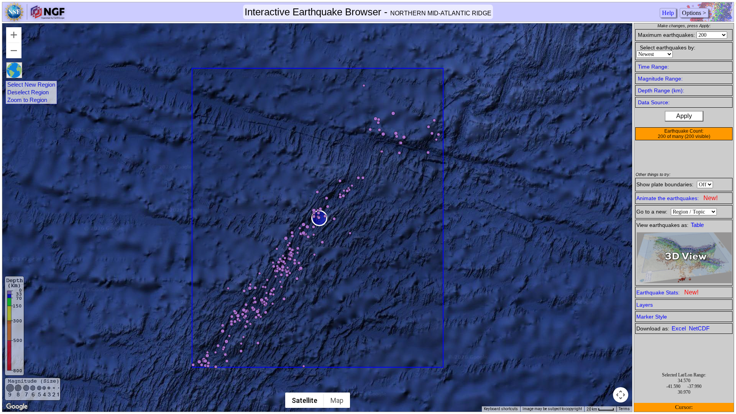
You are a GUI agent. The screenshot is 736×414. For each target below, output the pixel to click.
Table (697, 225)
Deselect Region (28, 92)
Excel (679, 328)
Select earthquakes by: (667, 47)
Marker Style (651, 317)
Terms (624, 409)
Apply (684, 116)
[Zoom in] (13, 35)
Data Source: (654, 102)
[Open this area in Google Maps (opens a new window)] (17, 407)
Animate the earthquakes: (677, 198)
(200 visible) (697, 136)
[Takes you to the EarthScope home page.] (34, 19)
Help (668, 13)
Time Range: (653, 67)
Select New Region (31, 85)
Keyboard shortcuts (501, 409)
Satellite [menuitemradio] (304, 400)
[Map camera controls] (620, 394)
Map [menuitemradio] (336, 400)
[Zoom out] (13, 50)
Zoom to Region (27, 100)
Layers (644, 305)
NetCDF (699, 328)
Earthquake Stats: (667, 292)
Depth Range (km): (661, 90)
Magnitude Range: (660, 79)
